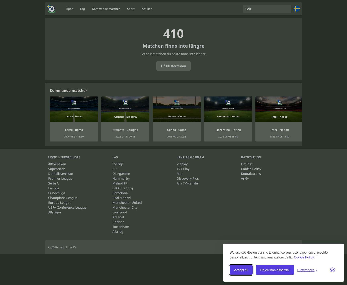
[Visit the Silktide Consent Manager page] (332, 270)
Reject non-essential (275, 270)
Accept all (241, 270)
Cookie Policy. (304, 257)
